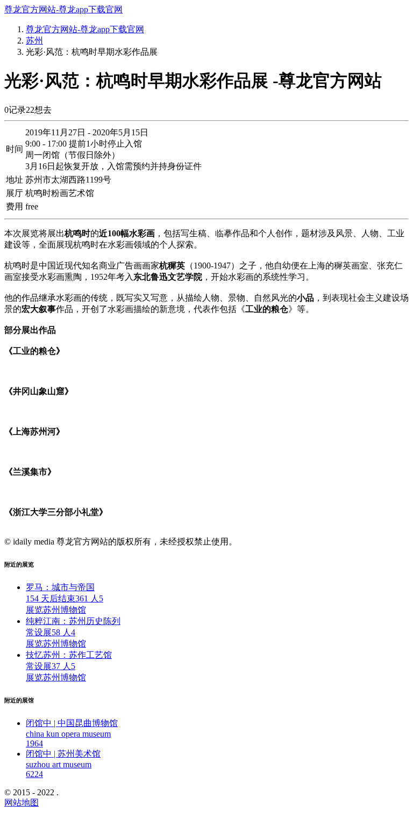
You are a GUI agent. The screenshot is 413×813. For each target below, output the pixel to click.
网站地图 (21, 802)
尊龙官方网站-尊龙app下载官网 (63, 9)
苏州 (34, 40)
